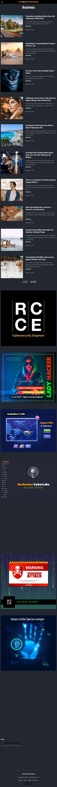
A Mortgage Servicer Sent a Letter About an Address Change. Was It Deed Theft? (41, 99)
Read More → (29, 26)
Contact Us (35, 780)
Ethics (25, 780)
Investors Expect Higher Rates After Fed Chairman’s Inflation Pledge (39, 231)
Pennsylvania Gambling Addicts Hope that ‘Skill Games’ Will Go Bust (40, 17)
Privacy (20, 780)
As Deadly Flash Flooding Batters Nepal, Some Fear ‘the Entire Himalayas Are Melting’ (39, 154)
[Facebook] (26, 783)
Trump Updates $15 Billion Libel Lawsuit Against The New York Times (40, 258)
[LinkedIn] (31, 783)
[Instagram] (28, 783)
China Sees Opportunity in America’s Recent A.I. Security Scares (38, 208)
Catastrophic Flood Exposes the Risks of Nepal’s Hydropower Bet (39, 126)
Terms (29, 780)
